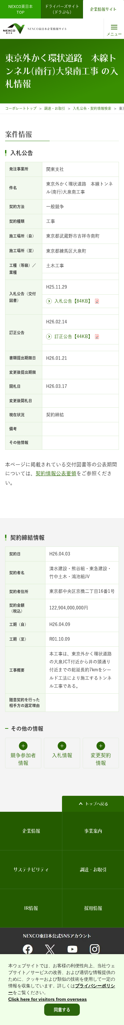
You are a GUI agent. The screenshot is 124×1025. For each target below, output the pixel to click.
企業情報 (31, 831)
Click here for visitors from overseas (47, 999)
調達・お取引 (54, 108)
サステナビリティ (31, 869)
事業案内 (93, 831)
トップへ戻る (96, 804)
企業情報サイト (103, 9)
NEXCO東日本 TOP (22, 9)
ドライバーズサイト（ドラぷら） (62, 9)
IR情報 (31, 908)
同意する (62, 1009)
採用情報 (93, 908)
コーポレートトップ (21, 108)
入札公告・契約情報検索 (92, 108)
